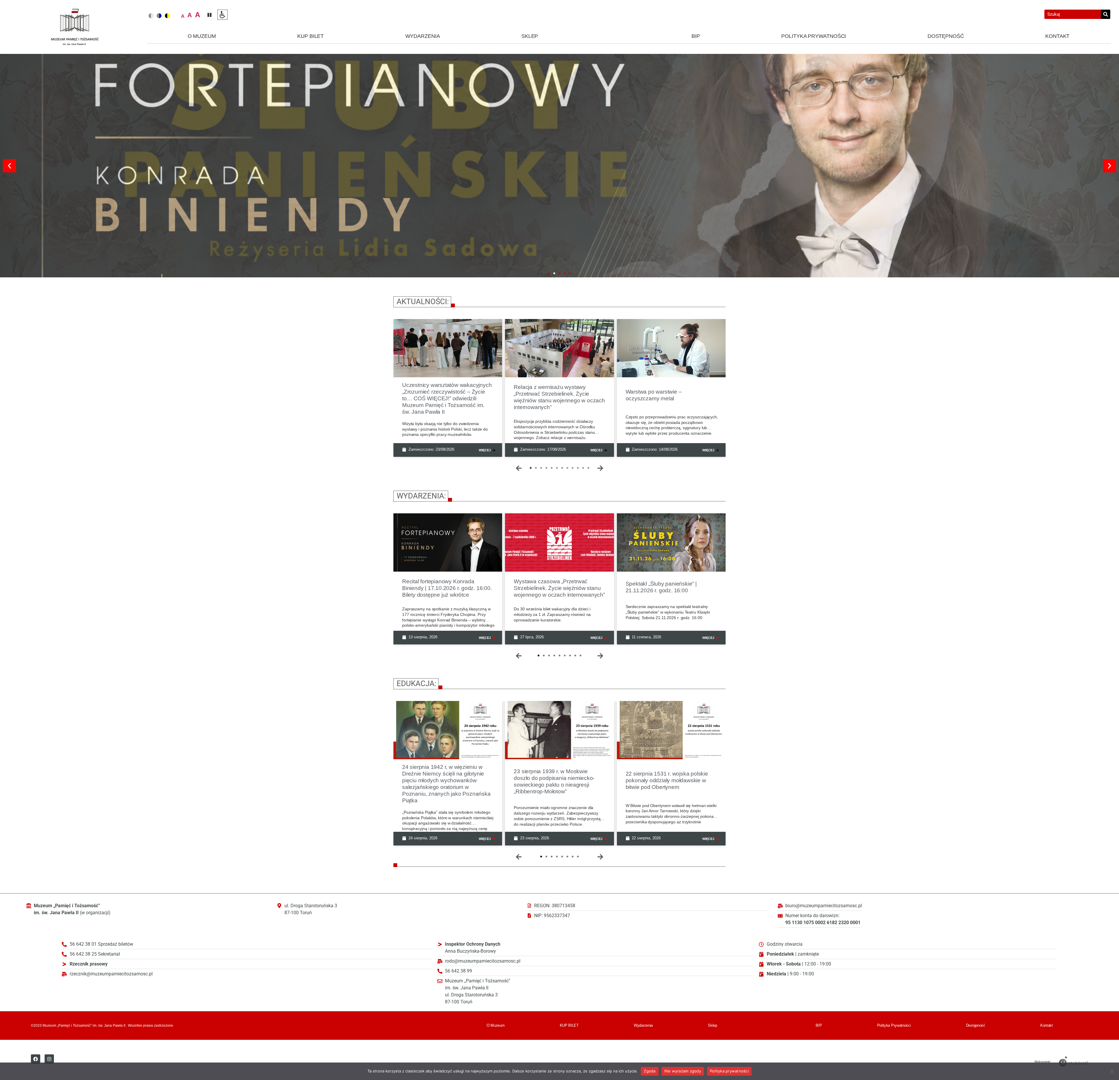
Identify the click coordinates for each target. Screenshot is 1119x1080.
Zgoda (649, 1071)
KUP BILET (310, 36)
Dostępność (946, 36)
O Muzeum (202, 36)
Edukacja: (416, 683)
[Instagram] (49, 1059)
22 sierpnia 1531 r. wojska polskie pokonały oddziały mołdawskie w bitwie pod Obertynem (667, 780)
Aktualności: (423, 301)
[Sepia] (167, 15)
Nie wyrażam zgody (682, 1071)
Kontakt (1057, 36)
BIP (696, 36)
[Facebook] (35, 1059)
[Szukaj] (1105, 14)
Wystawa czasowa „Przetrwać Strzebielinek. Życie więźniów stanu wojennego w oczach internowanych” (559, 588)
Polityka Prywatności (813, 36)
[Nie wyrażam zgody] (1112, 1071)
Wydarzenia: (421, 495)
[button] (9, 165)
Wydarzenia (422, 36)
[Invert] (159, 15)
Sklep (529, 36)
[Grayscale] (151, 15)
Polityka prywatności (729, 1071)
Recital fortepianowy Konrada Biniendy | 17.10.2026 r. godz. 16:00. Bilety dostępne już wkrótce (447, 588)
